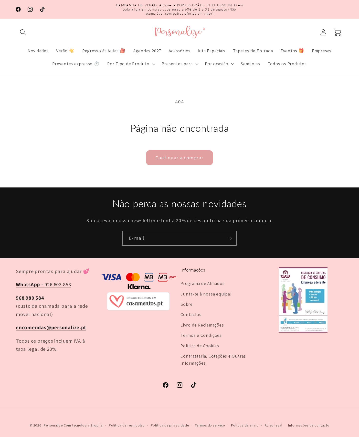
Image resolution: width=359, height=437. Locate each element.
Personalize (53, 425)
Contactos (190, 314)
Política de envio (244, 425)
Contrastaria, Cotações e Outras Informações (213, 359)
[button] (23, 32)
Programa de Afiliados (202, 283)
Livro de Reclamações (202, 325)
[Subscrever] (229, 238)
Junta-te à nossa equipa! (206, 294)
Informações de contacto (308, 425)
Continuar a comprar (180, 157)
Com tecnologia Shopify (83, 425)
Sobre (186, 304)
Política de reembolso (127, 425)
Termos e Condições (201, 335)
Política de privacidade (170, 425)
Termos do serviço (210, 425)
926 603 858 (43, 284)
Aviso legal (273, 425)
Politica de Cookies (199, 346)
